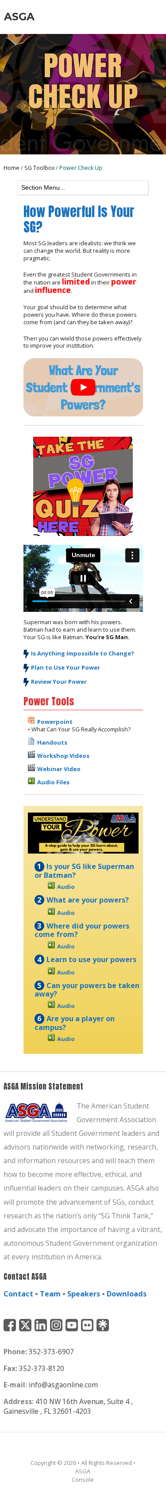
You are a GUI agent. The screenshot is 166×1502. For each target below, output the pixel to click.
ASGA (19, 16)
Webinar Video (59, 769)
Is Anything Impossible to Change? (82, 653)
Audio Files (53, 782)
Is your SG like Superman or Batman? (85, 870)
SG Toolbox (39, 168)
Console (83, 1479)
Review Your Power (59, 681)
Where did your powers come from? (82, 930)
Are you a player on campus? (75, 1023)
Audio (66, 887)
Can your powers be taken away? (87, 990)
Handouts (52, 742)
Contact (18, 1294)
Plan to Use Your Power (65, 667)
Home (11, 168)
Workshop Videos (63, 756)
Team (50, 1294)
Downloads (127, 1294)
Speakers (83, 1294)
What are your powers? (87, 900)
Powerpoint (55, 722)
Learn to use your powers (91, 959)
